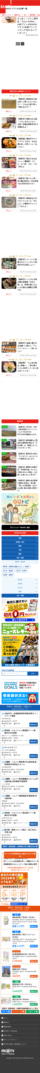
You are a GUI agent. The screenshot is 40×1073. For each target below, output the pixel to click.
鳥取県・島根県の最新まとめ (12, 566)
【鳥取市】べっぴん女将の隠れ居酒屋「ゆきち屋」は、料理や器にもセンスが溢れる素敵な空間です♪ (27, 284)
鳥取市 (27, 566)
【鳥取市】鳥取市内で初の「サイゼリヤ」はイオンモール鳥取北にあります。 (27, 456)
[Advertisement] (20, 68)
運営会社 (6, 1022)
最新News (17, 15)
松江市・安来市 (21, 571)
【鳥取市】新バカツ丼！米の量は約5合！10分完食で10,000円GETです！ (27, 181)
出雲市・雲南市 (8, 575)
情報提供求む (8, 1026)
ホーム (6, 1018)
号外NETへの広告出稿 (10, 1031)
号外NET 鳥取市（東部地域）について (15, 1044)
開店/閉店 (33, 15)
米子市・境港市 (8, 571)
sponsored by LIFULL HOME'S (20, 910)
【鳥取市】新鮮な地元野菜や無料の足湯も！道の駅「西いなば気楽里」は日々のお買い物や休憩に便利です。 (27, 485)
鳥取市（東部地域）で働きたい (19, 706)
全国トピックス (6, 15)
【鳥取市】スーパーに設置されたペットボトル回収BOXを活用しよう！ (27, 262)
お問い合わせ (8, 1035)
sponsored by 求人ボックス (20, 709)
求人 (25, 15)
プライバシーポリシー (10, 1040)
